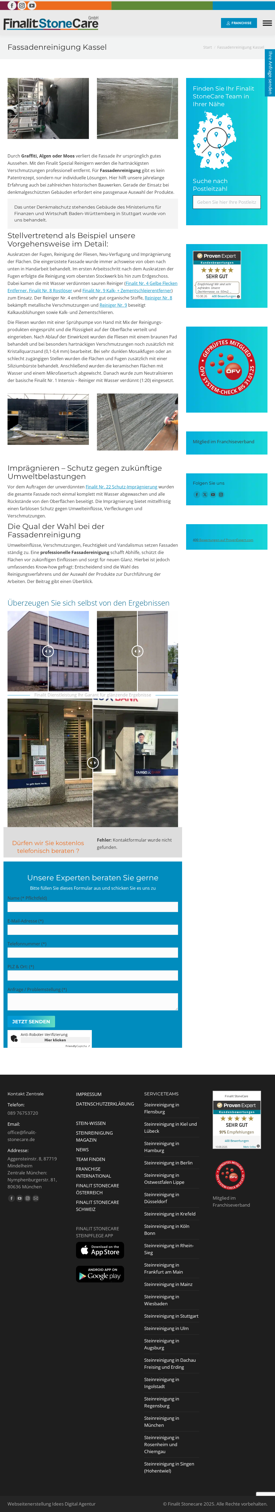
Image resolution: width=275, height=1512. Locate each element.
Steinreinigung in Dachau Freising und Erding (170, 1363)
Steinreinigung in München (161, 1421)
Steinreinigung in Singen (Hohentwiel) (169, 1467)
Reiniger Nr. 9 (113, 305)
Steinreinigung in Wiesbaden (161, 1300)
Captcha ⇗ (78, 1046)
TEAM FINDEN (91, 1159)
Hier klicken (55, 1040)
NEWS (82, 1149)
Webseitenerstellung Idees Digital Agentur (52, 1504)
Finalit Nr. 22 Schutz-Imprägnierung (121, 487)
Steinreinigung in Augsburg (161, 1344)
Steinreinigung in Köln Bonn (166, 1229)
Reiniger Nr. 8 (158, 298)
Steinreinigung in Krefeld (170, 1214)
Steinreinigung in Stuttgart (171, 1316)
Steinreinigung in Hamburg (161, 1146)
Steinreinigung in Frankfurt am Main (163, 1268)
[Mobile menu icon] (267, 23)
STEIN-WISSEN (91, 1123)
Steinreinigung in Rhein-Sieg (169, 1249)
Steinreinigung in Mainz (168, 1284)
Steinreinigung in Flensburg (161, 1108)
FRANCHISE (88, 1169)
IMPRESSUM (89, 1094)
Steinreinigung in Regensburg (161, 1402)
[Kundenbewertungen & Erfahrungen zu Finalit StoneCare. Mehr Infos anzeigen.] (217, 297)
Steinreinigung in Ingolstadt (161, 1382)
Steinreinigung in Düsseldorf (161, 1197)
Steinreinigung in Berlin (168, 1163)
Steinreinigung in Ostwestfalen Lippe (164, 1178)
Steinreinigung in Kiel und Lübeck (170, 1127)
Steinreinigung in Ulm (166, 1328)
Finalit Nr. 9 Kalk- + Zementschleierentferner (126, 291)
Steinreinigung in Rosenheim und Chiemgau (161, 1444)
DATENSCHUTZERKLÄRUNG (105, 1104)
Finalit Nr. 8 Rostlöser (50, 291)
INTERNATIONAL (93, 1176)
